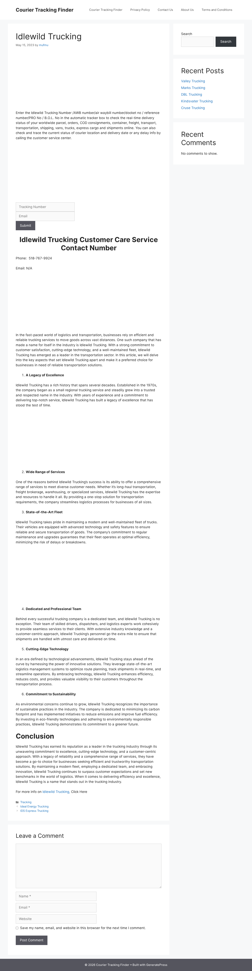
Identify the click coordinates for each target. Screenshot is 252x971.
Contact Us (165, 10)
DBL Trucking (191, 94)
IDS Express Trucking (34, 810)
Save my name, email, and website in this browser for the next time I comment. (83, 928)
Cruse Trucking (193, 108)
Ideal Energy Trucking (34, 806)
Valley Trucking (193, 81)
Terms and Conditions (217, 10)
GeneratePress (156, 965)
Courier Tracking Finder (44, 10)
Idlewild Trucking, (56, 792)
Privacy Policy (140, 10)
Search (186, 34)
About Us (187, 10)
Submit (25, 225)
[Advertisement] (88, 81)
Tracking (26, 802)
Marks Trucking (193, 88)
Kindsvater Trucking (197, 101)
